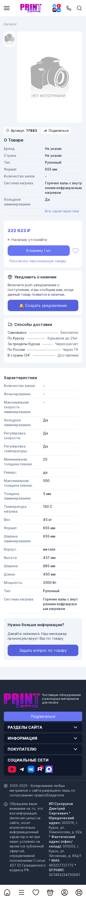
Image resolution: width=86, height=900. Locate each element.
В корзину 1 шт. (38, 250)
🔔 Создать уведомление (43, 305)
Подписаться (43, 716)
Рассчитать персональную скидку (38, 261)
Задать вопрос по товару (43, 650)
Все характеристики (62, 211)
